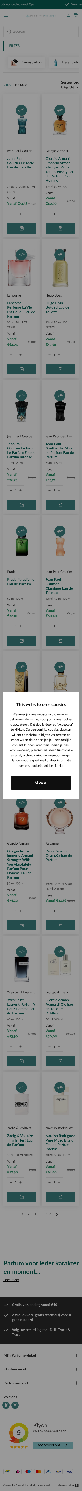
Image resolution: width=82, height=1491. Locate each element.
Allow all (41, 782)
